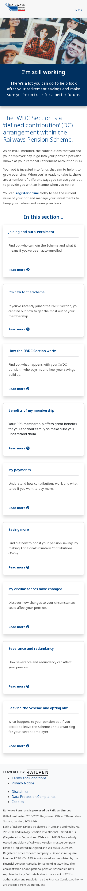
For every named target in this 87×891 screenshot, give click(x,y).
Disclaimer (20, 791)
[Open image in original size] (15, 7)
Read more (17, 269)
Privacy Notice (23, 783)
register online (27, 193)
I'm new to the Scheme (26, 292)
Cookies (18, 801)
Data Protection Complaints (34, 796)
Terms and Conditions (29, 778)
